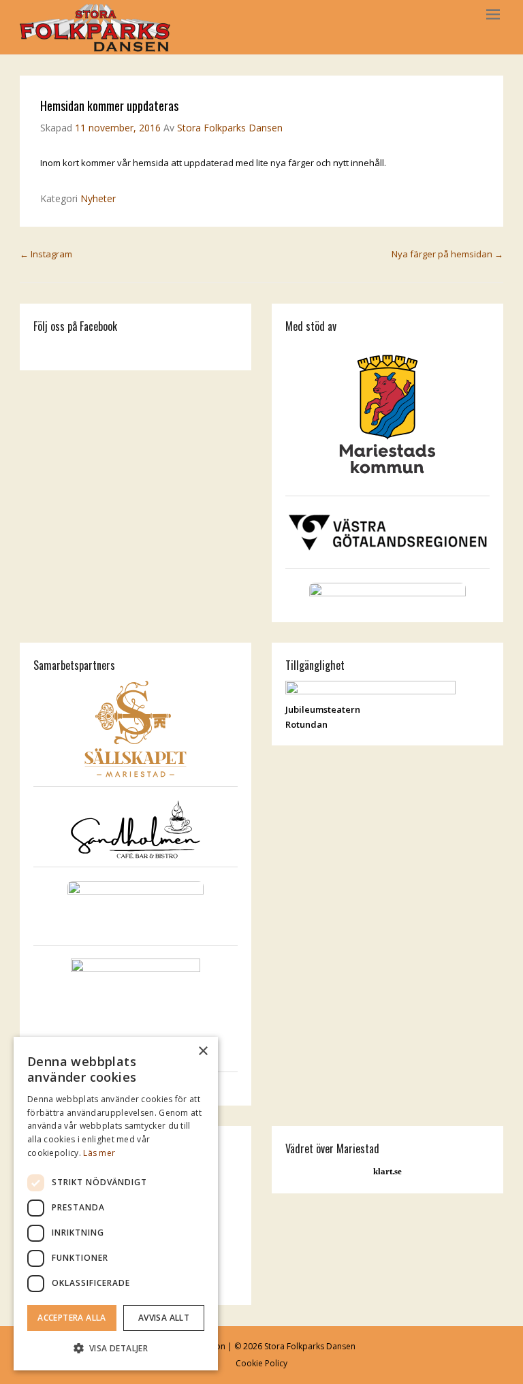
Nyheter (98, 198)
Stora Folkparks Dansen (230, 127)
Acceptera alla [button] (71, 1317)
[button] (115, 1348)
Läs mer (99, 1153)
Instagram (46, 254)
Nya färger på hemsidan (447, 254)
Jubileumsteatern (322, 709)
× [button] (202, 1051)
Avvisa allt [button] (163, 1317)
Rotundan (306, 724)
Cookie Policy (261, 1363)
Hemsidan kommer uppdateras (109, 105)
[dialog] (116, 1203)
